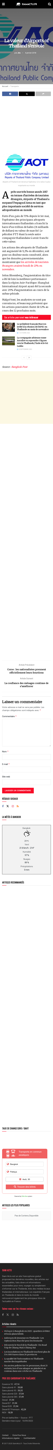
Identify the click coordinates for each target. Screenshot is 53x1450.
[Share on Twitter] (27, 94)
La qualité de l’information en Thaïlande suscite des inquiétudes (24, 1360)
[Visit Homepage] (26, 4)
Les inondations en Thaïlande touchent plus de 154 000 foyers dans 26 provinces (27, 1353)
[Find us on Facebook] (3, 806)
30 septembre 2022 (25, 349)
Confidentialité (29, 1438)
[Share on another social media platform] (43, 94)
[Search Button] (49, 4)
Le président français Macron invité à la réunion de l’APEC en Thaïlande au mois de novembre (33, 327)
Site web (6, 776)
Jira (19, 53)
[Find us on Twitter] (7, 806)
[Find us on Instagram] (13, 806)
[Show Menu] (3, 4)
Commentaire (9, 716)
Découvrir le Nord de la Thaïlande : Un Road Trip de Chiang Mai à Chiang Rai (25, 1346)
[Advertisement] (26, 125)
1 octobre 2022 (24, 333)
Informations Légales (11, 1438)
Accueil (5, 86)
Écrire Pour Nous (19, 1435)
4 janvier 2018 (30, 53)
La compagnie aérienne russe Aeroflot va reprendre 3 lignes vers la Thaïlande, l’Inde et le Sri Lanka (32, 341)
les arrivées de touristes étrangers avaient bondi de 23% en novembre (25, 266)
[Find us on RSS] (18, 806)
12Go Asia (24, 1196)
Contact (5, 1435)
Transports (14, 86)
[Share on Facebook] (10, 94)
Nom (5, 751)
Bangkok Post (19, 366)
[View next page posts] (29, 358)
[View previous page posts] (24, 358)
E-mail (6, 764)
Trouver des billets (26, 1187)
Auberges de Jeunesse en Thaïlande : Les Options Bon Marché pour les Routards (24, 1339)
